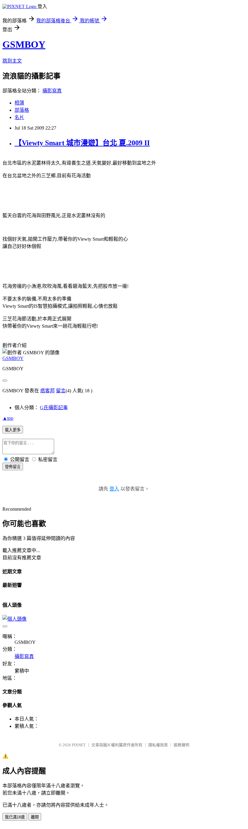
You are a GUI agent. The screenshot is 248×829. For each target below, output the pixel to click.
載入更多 (13, 430)
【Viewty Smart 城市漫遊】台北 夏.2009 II (82, 143)
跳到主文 (12, 60)
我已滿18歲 (15, 817)
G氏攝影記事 (54, 407)
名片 (19, 117)
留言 (61, 390)
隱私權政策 (158, 745)
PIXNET (79, 745)
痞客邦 (47, 390)
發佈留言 (13, 466)
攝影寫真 (52, 90)
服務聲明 (181, 745)
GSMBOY (23, 44)
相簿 (19, 102)
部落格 (22, 110)
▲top (7, 418)
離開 (35, 817)
